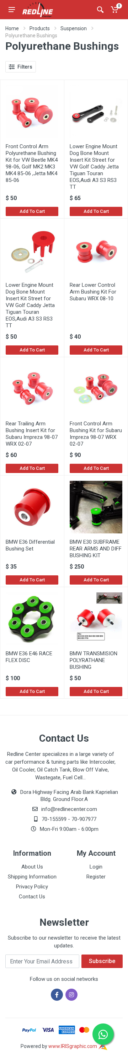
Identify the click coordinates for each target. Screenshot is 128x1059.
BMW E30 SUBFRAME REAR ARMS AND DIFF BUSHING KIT (96, 549)
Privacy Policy (32, 886)
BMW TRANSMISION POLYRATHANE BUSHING (93, 660)
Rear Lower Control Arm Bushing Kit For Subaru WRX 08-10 (93, 292)
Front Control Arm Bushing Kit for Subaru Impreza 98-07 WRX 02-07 (96, 433)
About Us (32, 867)
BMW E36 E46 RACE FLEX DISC (29, 656)
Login (96, 867)
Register (96, 876)
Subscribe (102, 961)
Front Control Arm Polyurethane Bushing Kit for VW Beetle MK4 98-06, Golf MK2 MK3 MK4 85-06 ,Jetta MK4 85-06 (32, 163)
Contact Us (32, 896)
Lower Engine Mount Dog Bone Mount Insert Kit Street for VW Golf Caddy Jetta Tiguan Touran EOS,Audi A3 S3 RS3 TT (94, 166)
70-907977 (83, 819)
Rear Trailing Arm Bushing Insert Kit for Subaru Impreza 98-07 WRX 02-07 (32, 433)
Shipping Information (32, 876)
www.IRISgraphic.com (73, 1046)
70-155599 (54, 819)
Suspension (73, 28)
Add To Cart (32, 211)
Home (12, 28)
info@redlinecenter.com (69, 809)
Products (40, 28)
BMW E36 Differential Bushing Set (30, 545)
